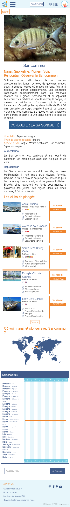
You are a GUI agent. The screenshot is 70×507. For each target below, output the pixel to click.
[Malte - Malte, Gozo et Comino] (37, 347)
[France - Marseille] (35, 346)
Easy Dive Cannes (32, 298)
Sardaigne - (11, 444)
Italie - (7, 434)
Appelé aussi (12, 143)
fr (50, 4)
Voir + (35, 322)
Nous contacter (10, 492)
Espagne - (10, 391)
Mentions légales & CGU (14, 496)
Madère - (10, 439)
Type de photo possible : (18, 139)
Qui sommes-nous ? (13, 488)
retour (5, 11)
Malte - (7, 442)
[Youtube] (60, 487)
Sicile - (9, 454)
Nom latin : (10, 136)
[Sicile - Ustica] (37, 346)
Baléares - (8, 383)
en (56, 4)
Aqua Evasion (30, 203)
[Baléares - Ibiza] (35, 346)
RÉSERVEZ (58, 209)
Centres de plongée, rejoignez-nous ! (19, 500)
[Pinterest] (57, 487)
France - (7, 416)
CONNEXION (37, 4)
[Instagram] (50, 487)
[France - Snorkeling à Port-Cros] (36, 346)
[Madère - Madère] (32, 348)
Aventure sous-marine (34, 226)
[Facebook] (53, 487)
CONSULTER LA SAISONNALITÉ (35, 125)
